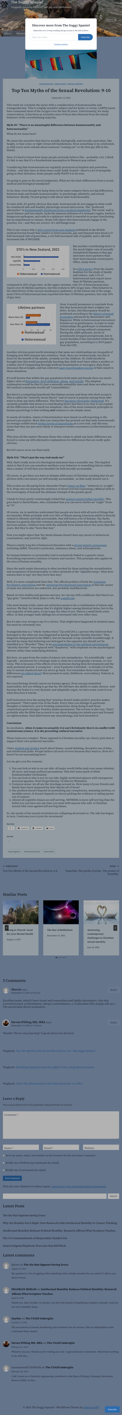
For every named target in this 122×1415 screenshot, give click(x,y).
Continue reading (61, 44)
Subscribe (85, 37)
